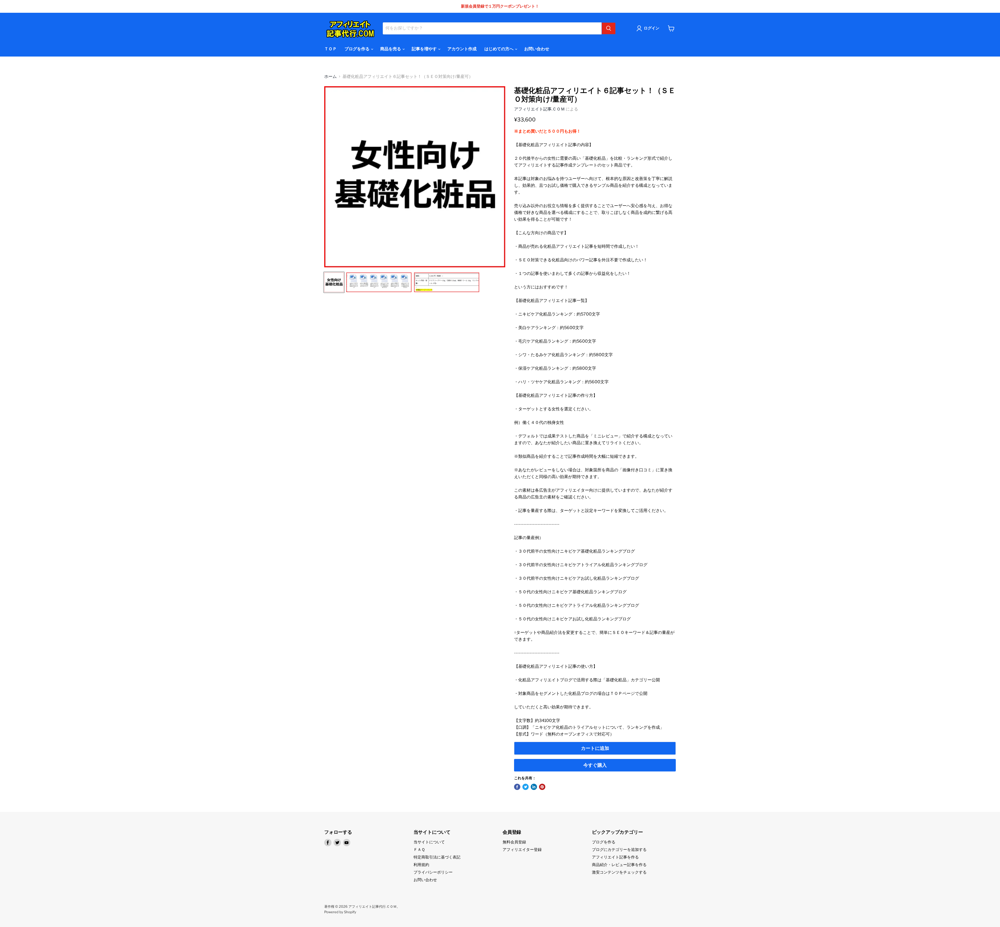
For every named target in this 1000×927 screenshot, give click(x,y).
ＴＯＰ (330, 48)
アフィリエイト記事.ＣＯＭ (539, 109)
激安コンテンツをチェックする (619, 872)
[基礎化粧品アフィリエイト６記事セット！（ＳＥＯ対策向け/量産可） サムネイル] (334, 282)
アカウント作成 (462, 48)
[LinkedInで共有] (534, 787)
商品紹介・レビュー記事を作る (619, 864)
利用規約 (421, 864)
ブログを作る (357, 48)
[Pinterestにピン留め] (542, 787)
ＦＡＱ (419, 849)
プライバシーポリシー (433, 872)
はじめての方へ (499, 48)
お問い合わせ (536, 48)
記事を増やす (425, 48)
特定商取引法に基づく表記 (437, 857)
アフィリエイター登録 (522, 849)
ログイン (651, 28)
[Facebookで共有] (517, 787)
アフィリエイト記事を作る (615, 857)
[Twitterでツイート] (525, 787)
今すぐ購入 (595, 765)
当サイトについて (429, 842)
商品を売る (391, 48)
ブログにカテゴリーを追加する (619, 849)
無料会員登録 (514, 842)
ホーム (330, 76)
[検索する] (609, 28)
